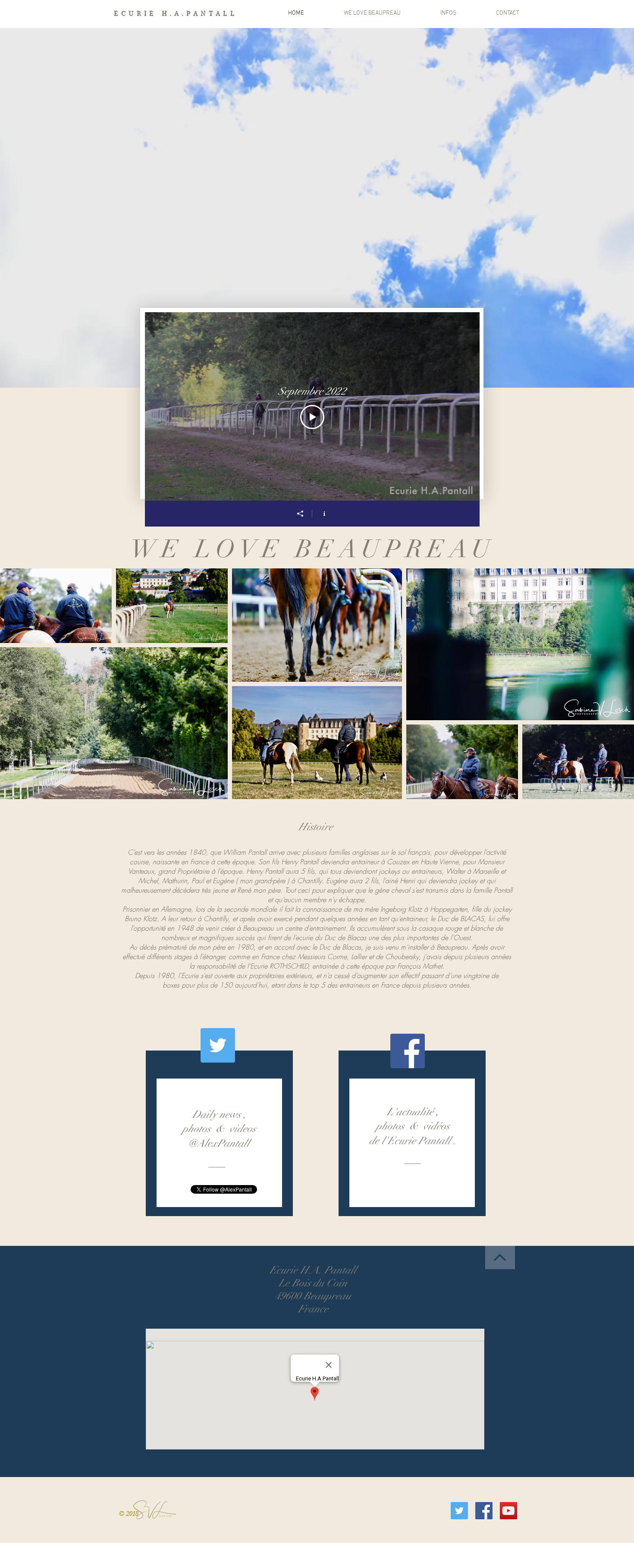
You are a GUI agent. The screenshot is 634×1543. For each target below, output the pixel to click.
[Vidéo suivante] (462, 406)
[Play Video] (312, 417)
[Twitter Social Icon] (218, 1045)
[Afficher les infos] (324, 513)
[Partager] (300, 513)
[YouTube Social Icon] (508, 1510)
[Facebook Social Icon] (407, 1051)
